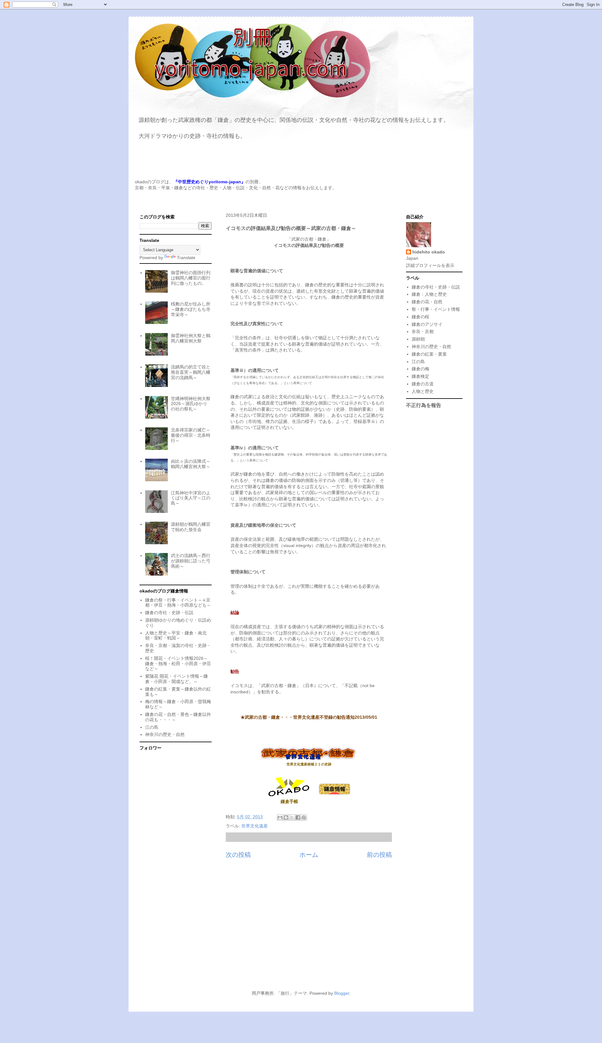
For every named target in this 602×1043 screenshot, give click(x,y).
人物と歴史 (423, 391)
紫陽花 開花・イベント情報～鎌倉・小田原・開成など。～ (176, 679)
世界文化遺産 (254, 825)
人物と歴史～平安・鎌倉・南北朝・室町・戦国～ (176, 635)
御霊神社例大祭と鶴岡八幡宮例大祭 (190, 338)
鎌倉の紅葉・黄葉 (429, 354)
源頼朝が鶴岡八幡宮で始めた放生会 (190, 527)
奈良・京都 (423, 331)
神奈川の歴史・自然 (165, 734)
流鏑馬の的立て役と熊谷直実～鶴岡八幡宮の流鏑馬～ (190, 372)
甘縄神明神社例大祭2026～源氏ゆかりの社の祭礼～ (190, 404)
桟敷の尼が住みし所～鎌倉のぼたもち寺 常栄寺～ (190, 309)
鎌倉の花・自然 (427, 301)
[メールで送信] (280, 817)
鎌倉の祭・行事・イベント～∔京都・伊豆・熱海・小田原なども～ (178, 602)
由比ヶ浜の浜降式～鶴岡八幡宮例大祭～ (190, 464)
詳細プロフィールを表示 (430, 265)
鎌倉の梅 (420, 368)
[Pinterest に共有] (304, 817)
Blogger (341, 993)
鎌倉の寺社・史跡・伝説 (169, 612)
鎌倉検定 (420, 376)
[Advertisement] (301, 928)
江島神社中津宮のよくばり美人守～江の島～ (190, 498)
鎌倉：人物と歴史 (429, 294)
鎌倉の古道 (423, 383)
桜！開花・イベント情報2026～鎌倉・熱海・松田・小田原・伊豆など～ (178, 663)
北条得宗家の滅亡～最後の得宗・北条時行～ (190, 435)
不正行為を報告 (423, 405)
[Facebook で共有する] (298, 817)
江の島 (151, 727)
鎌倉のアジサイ (427, 324)
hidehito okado (428, 251)
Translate (186, 257)
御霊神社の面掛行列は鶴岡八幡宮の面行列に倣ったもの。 (190, 278)
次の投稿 (238, 854)
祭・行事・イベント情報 (436, 309)
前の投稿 (379, 854)
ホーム (308, 854)
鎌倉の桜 (420, 316)
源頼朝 (418, 339)
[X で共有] (292, 817)
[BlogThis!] (286, 817)
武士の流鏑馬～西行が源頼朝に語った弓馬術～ (190, 561)
